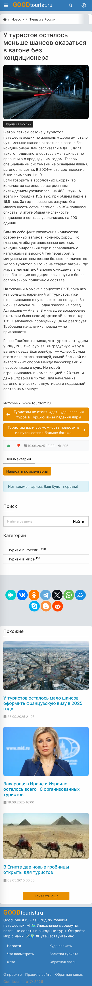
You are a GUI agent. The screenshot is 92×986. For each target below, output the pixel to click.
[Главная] (4, 19)
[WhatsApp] (68, 595)
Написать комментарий (27, 471)
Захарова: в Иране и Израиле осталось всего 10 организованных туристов (41, 789)
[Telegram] (45, 595)
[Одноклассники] (34, 595)
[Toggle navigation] (84, 5)
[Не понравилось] (18, 446)
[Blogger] (46, 606)
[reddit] (57, 606)
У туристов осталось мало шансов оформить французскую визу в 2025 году (42, 703)
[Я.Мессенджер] (10, 595)
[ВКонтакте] (22, 595)
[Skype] (34, 606)
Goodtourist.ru (15, 981)
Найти (78, 521)
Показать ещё (46, 896)
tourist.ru (32, 4)
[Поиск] (70, 5)
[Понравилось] (8, 446)
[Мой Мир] (80, 595)
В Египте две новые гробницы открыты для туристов (36, 869)
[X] (57, 595)
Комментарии (19, 459)
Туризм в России (18, 124)
